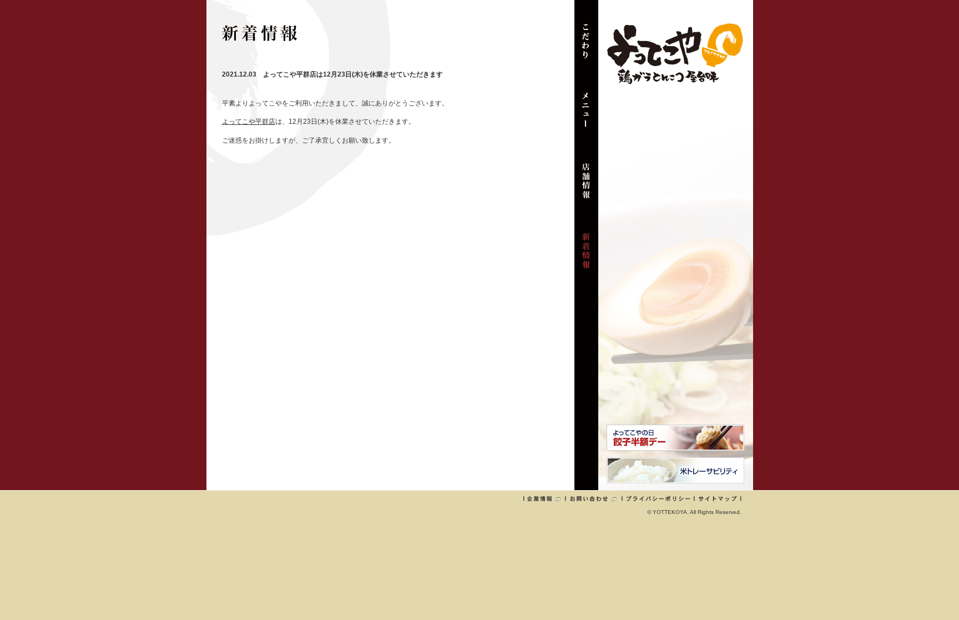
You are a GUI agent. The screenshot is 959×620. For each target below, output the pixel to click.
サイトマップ (717, 498)
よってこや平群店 (248, 121)
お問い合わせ (593, 498)
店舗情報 (586, 186)
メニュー (586, 116)
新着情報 (586, 256)
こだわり (586, 46)
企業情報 (544, 498)
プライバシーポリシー (658, 498)
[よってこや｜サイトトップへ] (675, 80)
